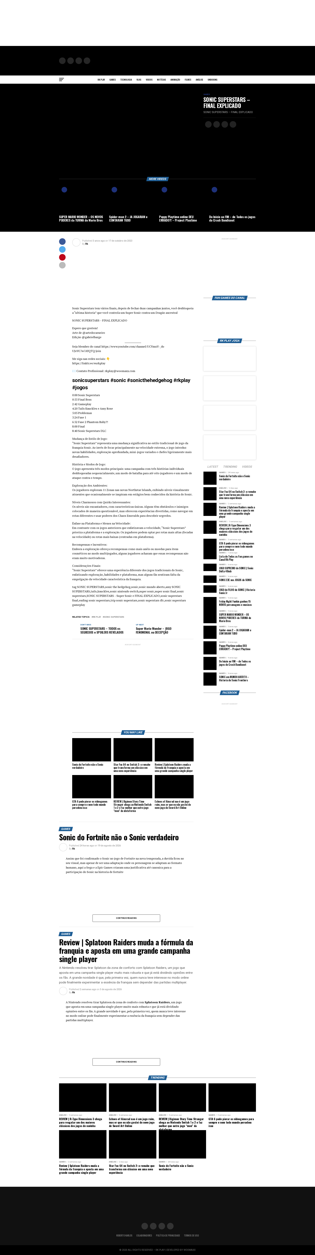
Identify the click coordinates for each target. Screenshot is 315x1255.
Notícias (161, 79)
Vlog (138, 79)
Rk (86, 244)
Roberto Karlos (124, 1235)
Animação (175, 79)
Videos (149, 79)
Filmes (188, 79)
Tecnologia (126, 79)
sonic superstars (114, 617)
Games (112, 79)
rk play (97, 617)
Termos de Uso (191, 1235)
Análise (199, 79)
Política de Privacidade (168, 1235)
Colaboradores (144, 1235)
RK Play (101, 79)
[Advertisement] (98, 23)
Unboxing (212, 79)
